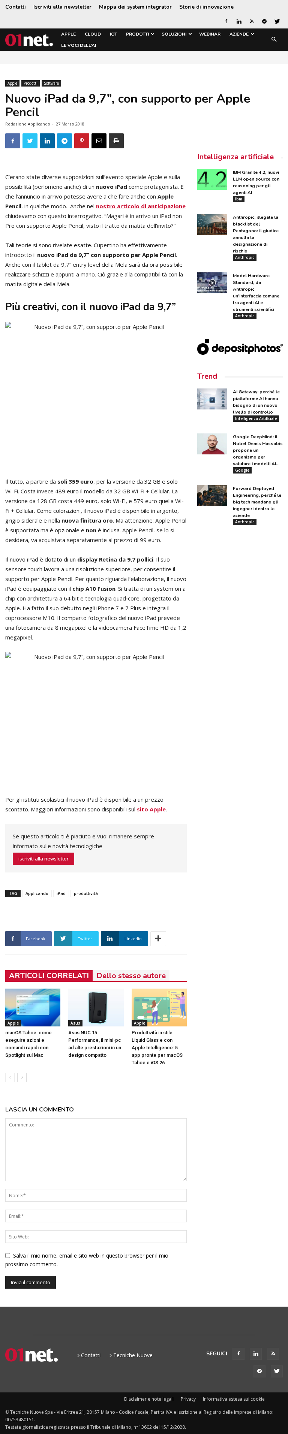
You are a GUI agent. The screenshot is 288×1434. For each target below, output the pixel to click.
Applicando (37, 893)
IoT (113, 34)
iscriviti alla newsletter (43, 858)
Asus (75, 1023)
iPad (61, 893)
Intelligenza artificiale (235, 157)
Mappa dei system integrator (135, 6)
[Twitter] (277, 21)
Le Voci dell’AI (78, 45)
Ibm (238, 199)
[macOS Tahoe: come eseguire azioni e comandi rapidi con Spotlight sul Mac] (32, 1007)
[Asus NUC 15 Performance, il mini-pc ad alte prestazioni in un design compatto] (95, 1007)
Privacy (188, 1399)
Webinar (209, 34)
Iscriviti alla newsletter (62, 6)
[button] (274, 39)
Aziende (239, 34)
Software (51, 83)
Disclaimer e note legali (149, 1399)
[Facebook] (226, 21)
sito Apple (151, 809)
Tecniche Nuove (133, 1355)
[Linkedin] (238, 21)
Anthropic (244, 257)
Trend (207, 376)
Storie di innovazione (206, 6)
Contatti (15, 6)
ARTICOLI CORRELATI (49, 976)
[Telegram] (264, 21)
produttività (86, 893)
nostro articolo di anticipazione (141, 206)
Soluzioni (174, 34)
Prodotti (137, 34)
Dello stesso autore (131, 976)
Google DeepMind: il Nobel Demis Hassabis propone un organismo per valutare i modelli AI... (258, 450)
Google (242, 470)
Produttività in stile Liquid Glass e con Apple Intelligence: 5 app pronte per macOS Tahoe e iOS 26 (157, 1047)
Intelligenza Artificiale (256, 418)
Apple (68, 34)
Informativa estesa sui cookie (234, 1399)
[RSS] (251, 21)
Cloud (93, 34)
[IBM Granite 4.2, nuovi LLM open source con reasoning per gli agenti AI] (212, 179)
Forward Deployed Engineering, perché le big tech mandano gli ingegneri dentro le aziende (257, 501)
